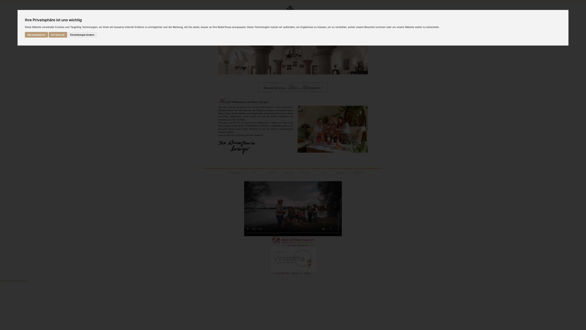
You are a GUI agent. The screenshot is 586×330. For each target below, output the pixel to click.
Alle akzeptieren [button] (36, 34)
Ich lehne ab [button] (58, 34)
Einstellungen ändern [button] (82, 34)
